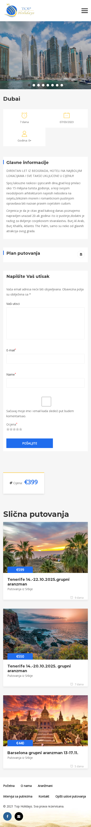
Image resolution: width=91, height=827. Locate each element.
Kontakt (44, 796)
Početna (9, 786)
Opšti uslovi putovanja (70, 796)
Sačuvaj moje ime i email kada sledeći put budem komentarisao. (40, 413)
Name (11, 374)
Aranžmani (45, 786)
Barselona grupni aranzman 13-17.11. (42, 753)
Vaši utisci (13, 304)
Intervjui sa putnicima (17, 796)
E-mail (11, 350)
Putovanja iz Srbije (20, 589)
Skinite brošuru (81, 254)
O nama (26, 786)
